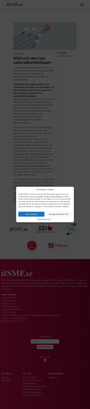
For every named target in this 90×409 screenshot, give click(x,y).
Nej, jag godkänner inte (59, 214)
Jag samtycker (31, 214)
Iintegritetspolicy (44, 219)
